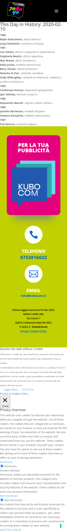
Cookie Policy (38, 331)
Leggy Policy (11, 389)
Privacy (24, 331)
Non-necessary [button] (9, 495)
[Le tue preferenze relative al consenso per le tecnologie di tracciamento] (60, 525)
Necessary (10, 466)
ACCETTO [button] (27, 389)
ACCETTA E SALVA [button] (10, 529)
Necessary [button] (6, 462)
